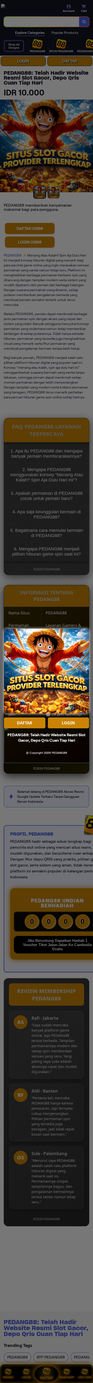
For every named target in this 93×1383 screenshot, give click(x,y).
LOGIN (68, 723)
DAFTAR (24, 723)
